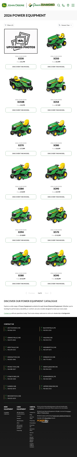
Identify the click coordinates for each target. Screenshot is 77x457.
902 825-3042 (12, 359)
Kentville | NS (13, 347)
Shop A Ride (48, 418)
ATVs (18, 423)
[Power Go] (54, 421)
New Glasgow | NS (50, 367)
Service (31, 432)
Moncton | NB (13, 367)
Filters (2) (10, 25)
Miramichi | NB (49, 357)
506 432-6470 (12, 388)
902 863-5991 (12, 330)
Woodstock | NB (14, 396)
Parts (31, 435)
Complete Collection (6, 413)
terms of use (45, 413)
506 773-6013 (47, 359)
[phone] (63, 5)
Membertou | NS (49, 347)
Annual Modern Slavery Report (32, 439)
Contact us (7, 313)
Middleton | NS (14, 357)
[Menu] (73, 5)
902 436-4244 (47, 379)
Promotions (33, 423)
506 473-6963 (12, 340)
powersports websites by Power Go (62, 416)
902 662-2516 (47, 388)
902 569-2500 (12, 379)
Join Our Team (32, 417)
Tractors (19, 416)
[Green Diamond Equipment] (28, 5)
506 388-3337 (12, 369)
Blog (31, 414)
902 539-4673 (47, 349)
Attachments (20, 420)
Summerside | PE (49, 376)
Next (46, 293)
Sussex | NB (12, 386)
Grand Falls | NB (14, 337)
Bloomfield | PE (49, 328)
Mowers (19, 418)
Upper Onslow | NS (50, 386)
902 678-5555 (12, 349)
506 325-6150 (12, 398)
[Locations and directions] (68, 5)
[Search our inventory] (59, 5)
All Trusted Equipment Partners (19, 426)
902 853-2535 (47, 330)
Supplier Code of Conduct (32, 445)
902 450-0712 (47, 340)
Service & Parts (32, 429)
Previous (32, 293)
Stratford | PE (13, 376)
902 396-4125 (47, 369)
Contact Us (32, 412)
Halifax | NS (47, 337)
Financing (19, 430)
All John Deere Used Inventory (21, 413)
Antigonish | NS (14, 328)
